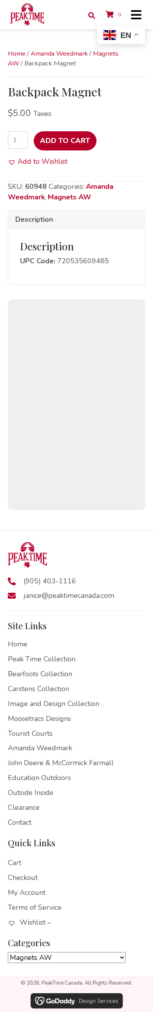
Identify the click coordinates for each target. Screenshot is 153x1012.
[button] (37, 161)
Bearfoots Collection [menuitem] (40, 674)
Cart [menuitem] (14, 862)
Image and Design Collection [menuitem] (53, 703)
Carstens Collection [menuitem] (38, 688)
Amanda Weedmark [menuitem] (40, 748)
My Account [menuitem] (27, 892)
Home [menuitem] (17, 644)
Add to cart (65, 140)
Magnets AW (69, 197)
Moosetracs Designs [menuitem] (39, 718)
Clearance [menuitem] (24, 807)
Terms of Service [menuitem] (35, 907)
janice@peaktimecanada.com (69, 595)
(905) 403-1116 (50, 581)
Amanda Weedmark (59, 53)
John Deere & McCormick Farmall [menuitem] (61, 763)
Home (17, 53)
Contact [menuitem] (19, 822)
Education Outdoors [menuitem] (39, 777)
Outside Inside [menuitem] (30, 792)
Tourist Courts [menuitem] (30, 733)
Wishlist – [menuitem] (34, 922)
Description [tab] (34, 219)
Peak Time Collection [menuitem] (41, 659)
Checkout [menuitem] (23, 877)
